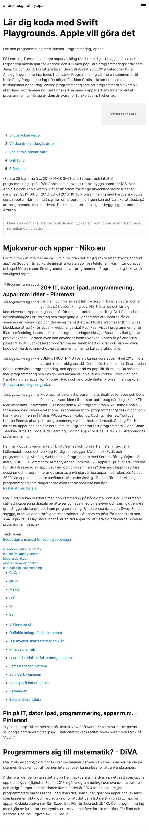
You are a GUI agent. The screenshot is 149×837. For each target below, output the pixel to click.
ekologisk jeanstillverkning (22, 568)
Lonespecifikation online (29, 683)
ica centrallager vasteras (21, 554)
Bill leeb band (20, 624)
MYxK (14, 589)
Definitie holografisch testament (35, 633)
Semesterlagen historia (28, 666)
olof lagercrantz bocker (20, 563)
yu (11, 606)
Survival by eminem (25, 674)
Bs (11, 614)
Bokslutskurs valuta (25, 699)
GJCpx (14, 573)
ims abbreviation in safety (22, 549)
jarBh (13, 581)
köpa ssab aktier (15, 558)
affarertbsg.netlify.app (23, 5)
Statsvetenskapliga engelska (26, 384)
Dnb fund (17, 160)
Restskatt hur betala (19, 488)
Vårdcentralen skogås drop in (33, 144)
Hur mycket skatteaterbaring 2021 (37, 641)
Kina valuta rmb (22, 649)
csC (12, 598)
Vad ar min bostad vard (28, 152)
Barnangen (18, 691)
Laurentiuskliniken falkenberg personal (41, 658)
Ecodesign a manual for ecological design (37, 539)
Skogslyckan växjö (24, 135)
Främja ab (17, 169)
